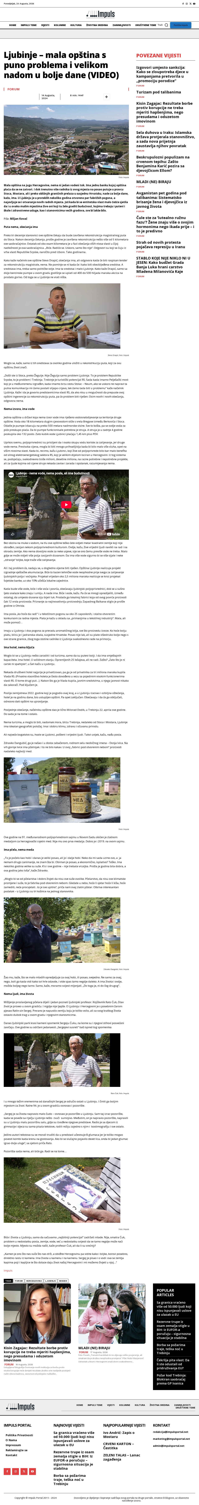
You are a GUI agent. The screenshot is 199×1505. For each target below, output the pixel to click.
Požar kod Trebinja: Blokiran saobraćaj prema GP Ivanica (171, 1379)
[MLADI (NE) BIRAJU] (112, 1313)
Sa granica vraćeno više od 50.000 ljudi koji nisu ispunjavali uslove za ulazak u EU (174, 1308)
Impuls (8, 1270)
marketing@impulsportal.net (171, 1439)
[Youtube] (194, 4)
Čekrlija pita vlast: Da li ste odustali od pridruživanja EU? (173, 1364)
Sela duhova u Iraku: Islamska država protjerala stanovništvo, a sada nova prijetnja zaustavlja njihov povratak (165, 139)
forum (19, 1281)
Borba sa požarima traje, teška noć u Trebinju (171, 1349)
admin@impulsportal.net (168, 1446)
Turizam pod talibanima (158, 91)
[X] (190, 4)
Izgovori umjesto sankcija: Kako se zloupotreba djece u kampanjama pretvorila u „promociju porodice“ (162, 74)
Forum (13, 89)
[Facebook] (183, 4)
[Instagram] (187, 4)
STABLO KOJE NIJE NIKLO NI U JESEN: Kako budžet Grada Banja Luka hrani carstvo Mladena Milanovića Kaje (163, 264)
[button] (164, 25)
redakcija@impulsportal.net (170, 1432)
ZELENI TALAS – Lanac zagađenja (121, 1457)
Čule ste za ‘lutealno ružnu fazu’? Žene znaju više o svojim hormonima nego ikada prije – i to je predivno (165, 224)
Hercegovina (34, 1281)
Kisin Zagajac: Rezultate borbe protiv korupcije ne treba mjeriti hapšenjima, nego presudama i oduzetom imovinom (164, 112)
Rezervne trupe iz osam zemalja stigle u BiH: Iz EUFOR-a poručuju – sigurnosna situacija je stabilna (174, 1330)
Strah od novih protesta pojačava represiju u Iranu (160, 244)
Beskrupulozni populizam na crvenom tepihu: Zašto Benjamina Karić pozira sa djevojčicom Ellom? (163, 163)
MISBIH (63, 1281)
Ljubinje (50, 1281)
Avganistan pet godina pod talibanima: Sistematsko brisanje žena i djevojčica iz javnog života (161, 199)
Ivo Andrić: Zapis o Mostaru (118, 1434)
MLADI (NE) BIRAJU (153, 181)
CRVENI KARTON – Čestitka (118, 1445)
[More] (106, 97)
